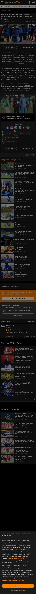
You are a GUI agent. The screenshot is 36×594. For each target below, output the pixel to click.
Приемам (18, 586)
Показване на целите (18, 590)
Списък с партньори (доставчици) (13, 580)
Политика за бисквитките (17, 558)
